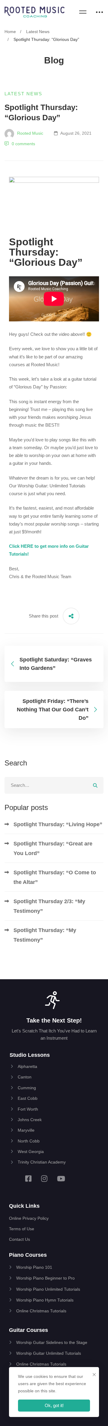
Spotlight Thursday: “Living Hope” (58, 824)
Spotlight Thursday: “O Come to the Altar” (55, 877)
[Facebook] (28, 1178)
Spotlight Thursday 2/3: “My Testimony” (49, 906)
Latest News (38, 31)
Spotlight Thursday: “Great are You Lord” (53, 848)
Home (10, 31)
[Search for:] (54, 785)
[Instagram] (44, 1178)
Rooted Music (29, 133)
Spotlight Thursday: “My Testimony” (45, 935)
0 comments (23, 143)
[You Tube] (61, 1178)
